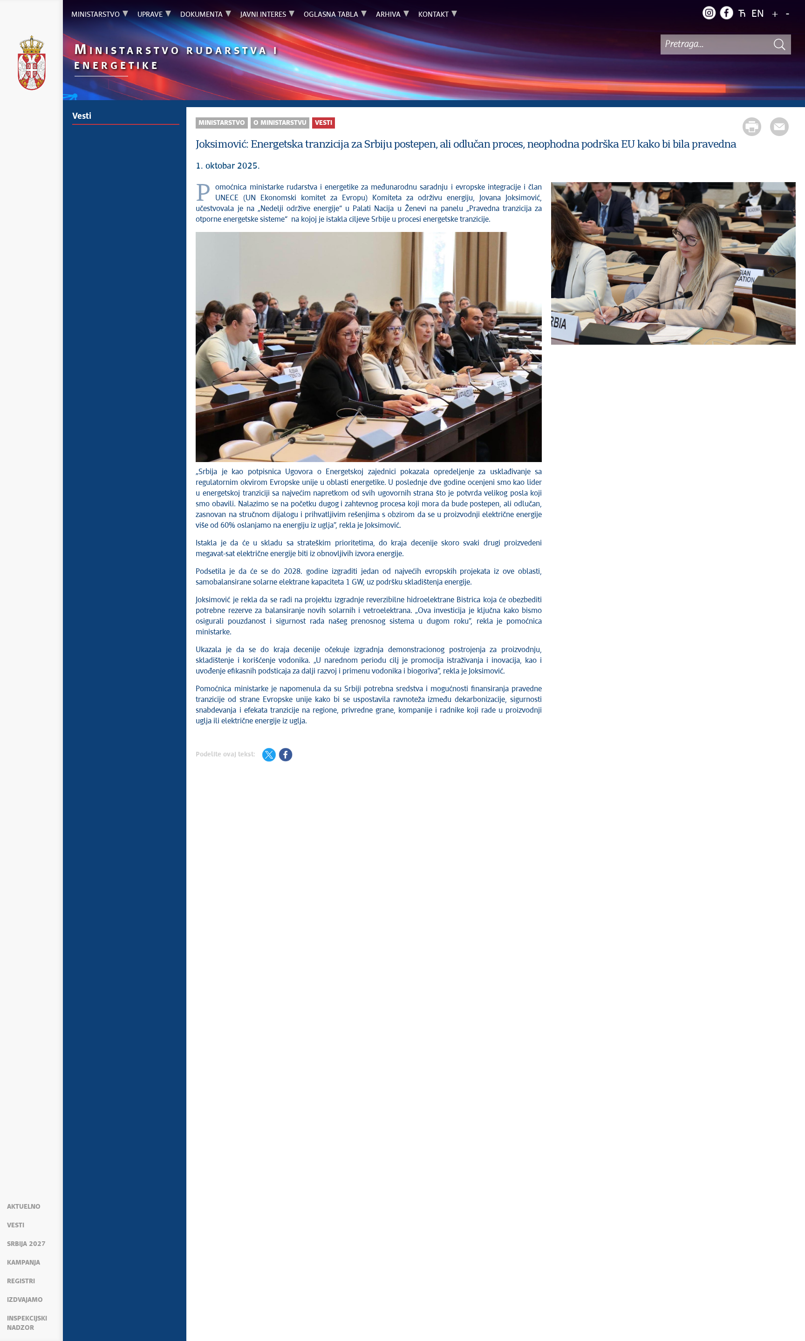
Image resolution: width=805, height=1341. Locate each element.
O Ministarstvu (280, 123)
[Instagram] (709, 13)
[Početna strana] (32, 64)
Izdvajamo (25, 1300)
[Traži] (779, 44)
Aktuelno (24, 1207)
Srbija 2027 (26, 1244)
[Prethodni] (562, 264)
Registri (21, 1281)
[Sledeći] (784, 264)
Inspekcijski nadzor (27, 1323)
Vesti (15, 1225)
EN (757, 14)
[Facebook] (726, 13)
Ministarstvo (221, 123)
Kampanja (23, 1262)
